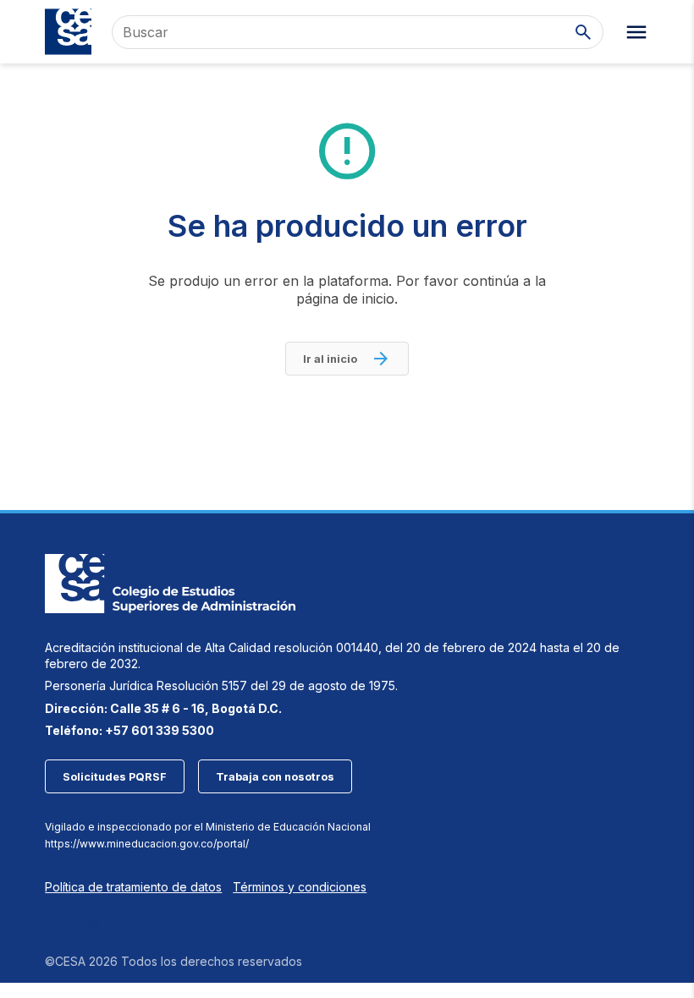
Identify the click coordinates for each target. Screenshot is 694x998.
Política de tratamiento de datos (133, 887)
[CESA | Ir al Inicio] (68, 31)
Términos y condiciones (299, 887)
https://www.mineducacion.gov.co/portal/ (147, 843)
